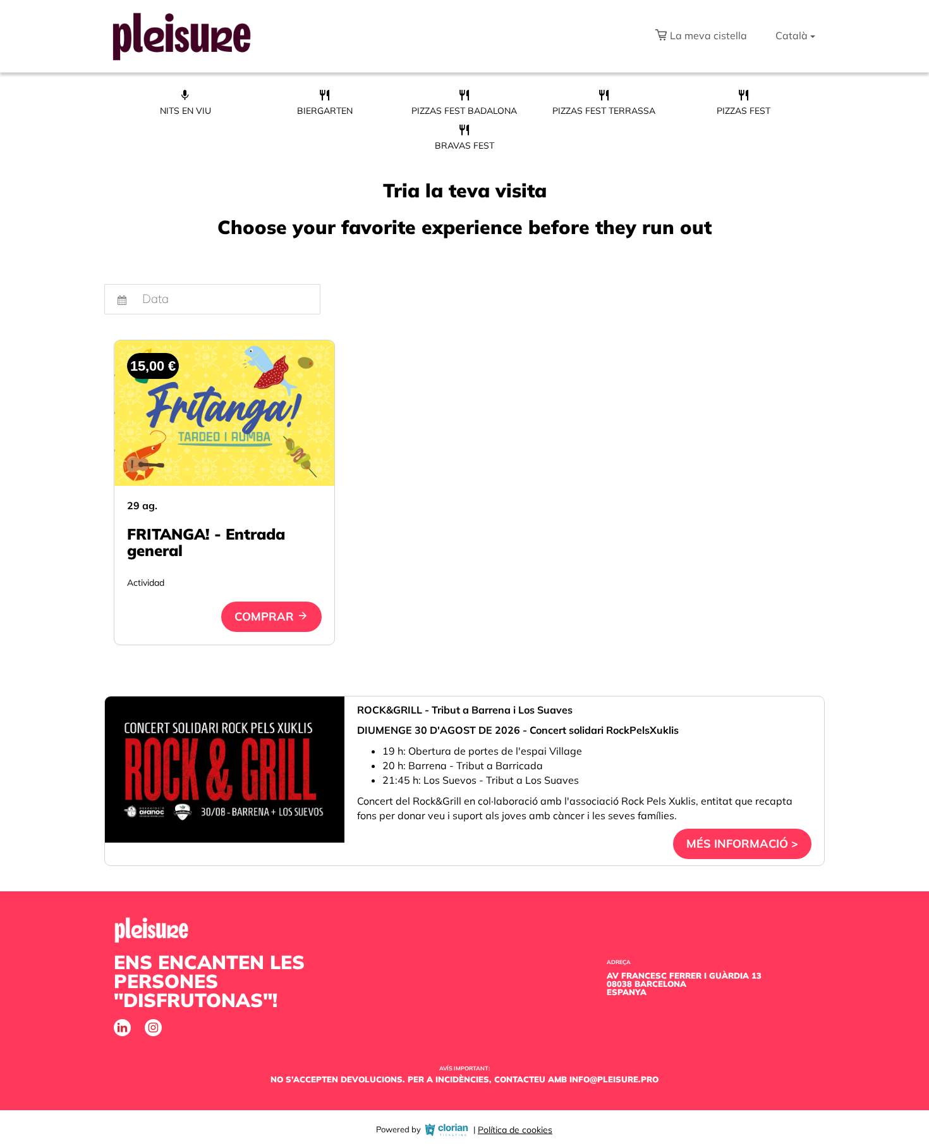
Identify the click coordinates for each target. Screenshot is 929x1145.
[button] (700, 36)
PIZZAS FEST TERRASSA (603, 110)
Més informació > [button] (742, 843)
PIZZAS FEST (743, 110)
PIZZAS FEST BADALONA (464, 110)
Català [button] (791, 35)
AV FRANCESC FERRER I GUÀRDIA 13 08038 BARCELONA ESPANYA (684, 983)
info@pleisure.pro (614, 1079)
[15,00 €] (224, 412)
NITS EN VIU (185, 110)
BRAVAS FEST (464, 145)
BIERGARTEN (325, 110)
